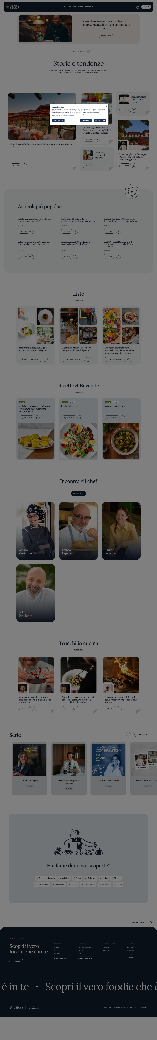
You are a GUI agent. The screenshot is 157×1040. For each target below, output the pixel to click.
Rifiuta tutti (86, 120)
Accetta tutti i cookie (100, 120)
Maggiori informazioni (69, 115)
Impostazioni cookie (58, 120)
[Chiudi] (106, 106)
